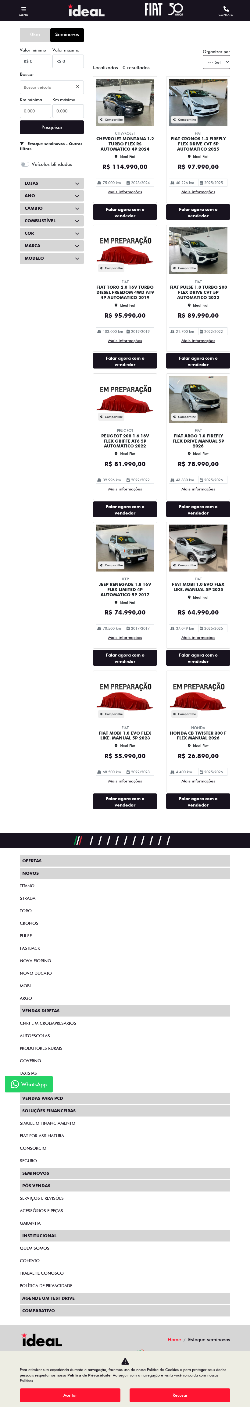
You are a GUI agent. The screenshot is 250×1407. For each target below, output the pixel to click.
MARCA (32, 245)
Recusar (180, 1395)
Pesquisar (51, 127)
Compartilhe (114, 119)
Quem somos (34, 1248)
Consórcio (33, 1148)
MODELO (34, 258)
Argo (26, 998)
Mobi (25, 985)
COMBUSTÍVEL (40, 220)
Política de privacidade (46, 1285)
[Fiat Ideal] (86, 10)
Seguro (28, 1160)
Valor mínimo (33, 50)
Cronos (29, 923)
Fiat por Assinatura (42, 1135)
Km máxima (63, 99)
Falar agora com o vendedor (125, 212)
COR (29, 233)
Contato (30, 1260)
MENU (23, 14)
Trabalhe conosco (42, 1273)
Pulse (26, 935)
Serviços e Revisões (42, 1198)
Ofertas (31, 860)
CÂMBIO (34, 208)
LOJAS (31, 183)
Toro (26, 910)
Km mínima (31, 99)
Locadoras (33, 1085)
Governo (30, 1060)
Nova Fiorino (35, 960)
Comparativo (38, 1310)
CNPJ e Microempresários (48, 1023)
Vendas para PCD (42, 1098)
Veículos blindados (52, 164)
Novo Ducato (36, 973)
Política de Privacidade (88, 1375)
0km (35, 34)
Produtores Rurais (41, 1048)
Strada (27, 898)
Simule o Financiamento (47, 1123)
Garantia (30, 1223)
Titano (27, 885)
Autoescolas (35, 1035)
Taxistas (28, 1073)
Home (174, 1339)
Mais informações (125, 191)
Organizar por (216, 51)
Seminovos (67, 34)
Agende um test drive (48, 1298)
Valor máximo (65, 50)
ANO (30, 195)
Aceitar (70, 1395)
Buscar (27, 74)
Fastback (30, 948)
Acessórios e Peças (41, 1210)
